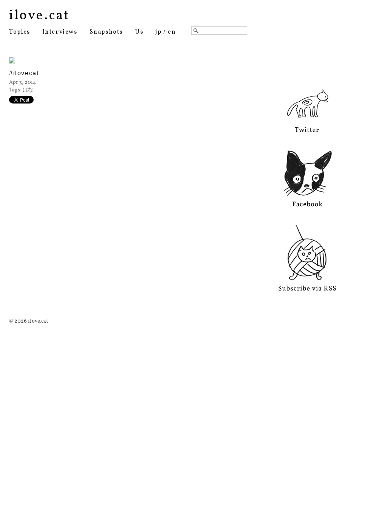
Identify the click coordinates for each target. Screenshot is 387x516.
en (172, 32)
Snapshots (106, 32)
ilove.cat (39, 15)
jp (158, 32)
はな (28, 90)
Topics (19, 32)
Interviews (59, 32)
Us (139, 32)
